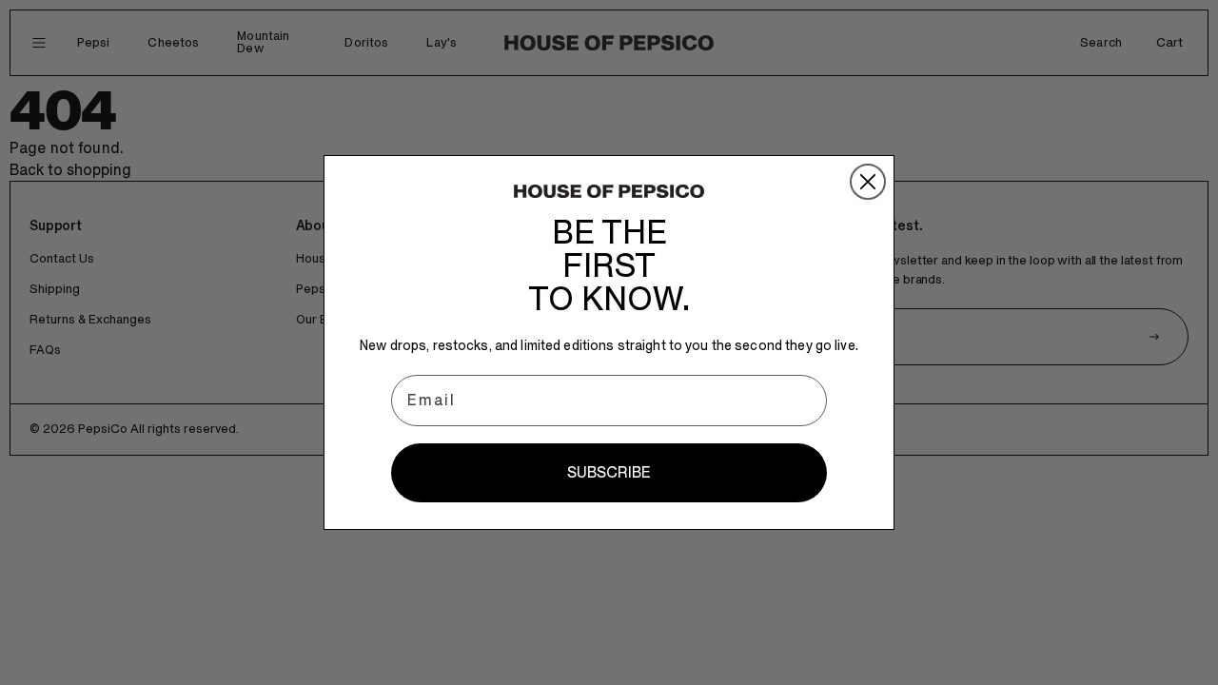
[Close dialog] (868, 182)
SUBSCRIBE (609, 472)
